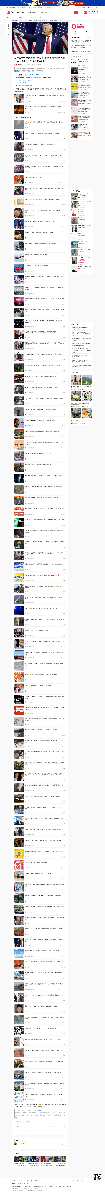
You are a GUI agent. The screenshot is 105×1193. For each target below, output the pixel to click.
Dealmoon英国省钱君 (32, 77)
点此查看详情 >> (38, 1110)
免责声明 (29, 1180)
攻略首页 (14, 20)
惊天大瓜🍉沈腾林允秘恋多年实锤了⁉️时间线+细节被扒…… (81, 328)
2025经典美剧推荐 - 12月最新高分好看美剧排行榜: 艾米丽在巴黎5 (81, 361)
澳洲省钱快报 (51, 1186)
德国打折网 (43, 1186)
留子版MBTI (12, 7)
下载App (91, 7)
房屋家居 (33, 17)
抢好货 (23, 7)
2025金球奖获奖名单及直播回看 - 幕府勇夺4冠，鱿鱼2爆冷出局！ (31, 1132)
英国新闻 (19, 1121)
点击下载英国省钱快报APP (26, 80)
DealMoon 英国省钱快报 (15, 11)
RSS (82, 1181)
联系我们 (84, 7)
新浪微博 (73, 1181)
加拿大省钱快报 (28, 1186)
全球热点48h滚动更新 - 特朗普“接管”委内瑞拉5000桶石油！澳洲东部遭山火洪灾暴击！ (41, 20)
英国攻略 (40, 7)
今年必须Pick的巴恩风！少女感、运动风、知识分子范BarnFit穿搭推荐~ (63, 1132)
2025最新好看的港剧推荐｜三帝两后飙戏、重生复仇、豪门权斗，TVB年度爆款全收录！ (81, 350)
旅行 (18, 20)
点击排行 (29, 7)
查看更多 (88, 37)
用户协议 (20, 1183)
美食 (14, 17)
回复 (66, 1145)
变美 (27, 17)
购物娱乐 (20, 17)
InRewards (62, 1186)
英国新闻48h (22, 83)
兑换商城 (49, 7)
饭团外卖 (69, 1186)
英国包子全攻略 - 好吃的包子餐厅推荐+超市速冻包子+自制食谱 (81, 344)
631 (87, 31)
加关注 (81, 27)
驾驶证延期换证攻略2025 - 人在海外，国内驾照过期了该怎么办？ (82, 356)
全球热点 (27, 1121)
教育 (40, 17)
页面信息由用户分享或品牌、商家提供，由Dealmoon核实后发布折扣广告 (27, 1188)
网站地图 (14, 1183)
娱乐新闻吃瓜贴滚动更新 (26, 85)
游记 (21, 20)
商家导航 (34, 7)
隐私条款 (26, 1183)
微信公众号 (78, 1181)
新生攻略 (19, 7)
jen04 (19, 1143)
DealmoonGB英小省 (36, 75)
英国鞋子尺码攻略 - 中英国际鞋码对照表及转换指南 (81, 339)
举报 (58, 1145)
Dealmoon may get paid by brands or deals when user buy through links (27, 1190)
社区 (44, 7)
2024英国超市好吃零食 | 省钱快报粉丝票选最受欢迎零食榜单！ (81, 365)
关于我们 (14, 1180)
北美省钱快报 (20, 1186)
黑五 (57, 1186)
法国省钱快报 (37, 1186)
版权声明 (37, 1180)
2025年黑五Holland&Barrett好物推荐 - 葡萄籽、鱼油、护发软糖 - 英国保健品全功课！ (81, 333)
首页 (7, 7)
